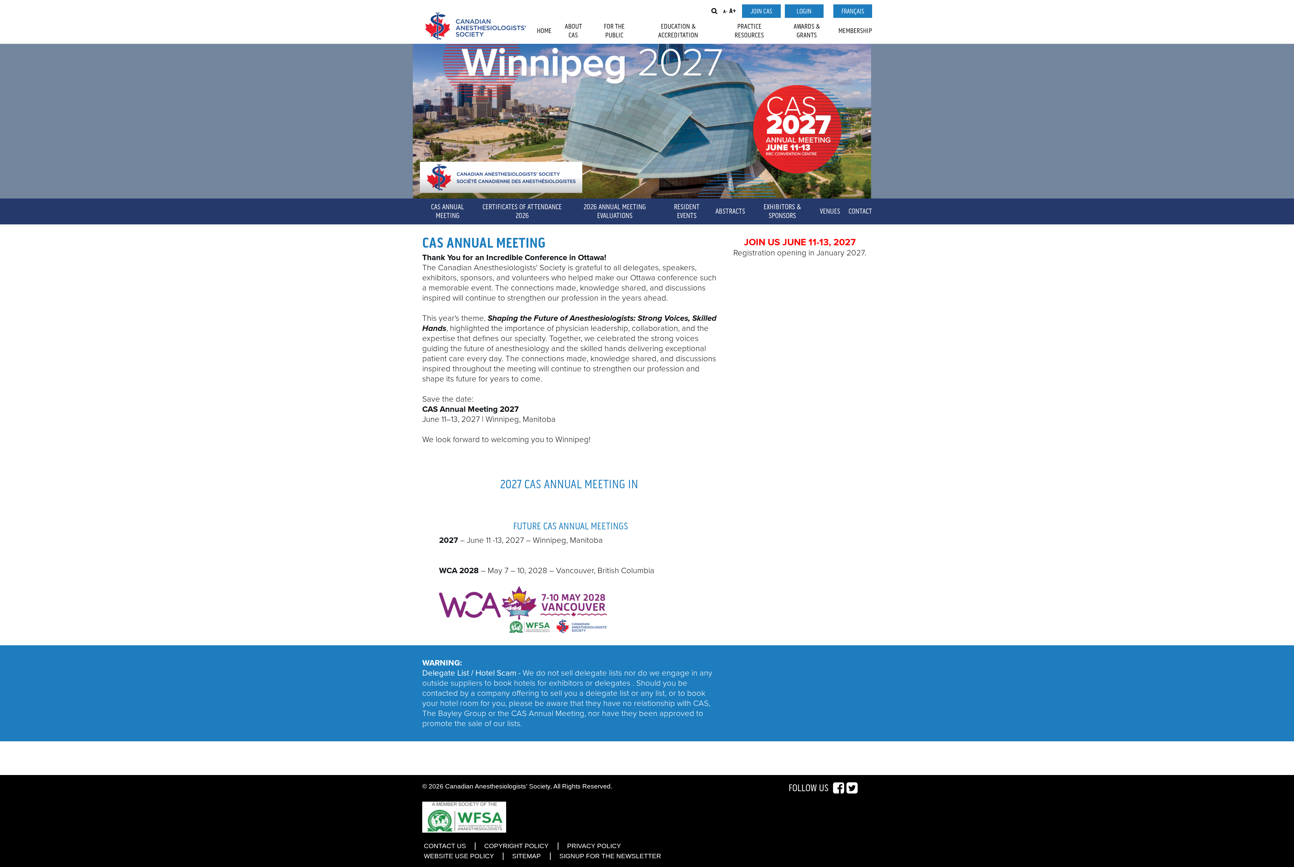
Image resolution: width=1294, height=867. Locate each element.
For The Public (614, 31)
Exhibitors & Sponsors (782, 211)
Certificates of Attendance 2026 (522, 211)
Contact (860, 211)
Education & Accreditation (678, 31)
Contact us (445, 845)
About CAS (573, 31)
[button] (714, 11)
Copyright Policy (516, 845)
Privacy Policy (594, 845)
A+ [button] (732, 11)
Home (544, 31)
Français (852, 11)
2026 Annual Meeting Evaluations (615, 211)
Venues (830, 211)
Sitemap (526, 856)
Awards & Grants (807, 31)
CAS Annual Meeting (447, 211)
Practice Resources (749, 31)
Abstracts (730, 211)
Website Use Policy (459, 856)
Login (804, 11)
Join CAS (761, 11)
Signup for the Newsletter (610, 856)
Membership (855, 31)
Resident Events (687, 211)
